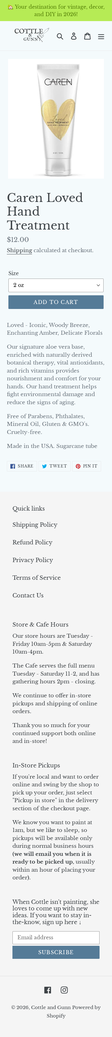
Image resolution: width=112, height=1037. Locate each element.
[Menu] (101, 36)
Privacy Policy (32, 560)
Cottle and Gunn (51, 1007)
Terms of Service (36, 577)
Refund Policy (32, 542)
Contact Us (28, 595)
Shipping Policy (35, 524)
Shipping (19, 250)
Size (13, 273)
